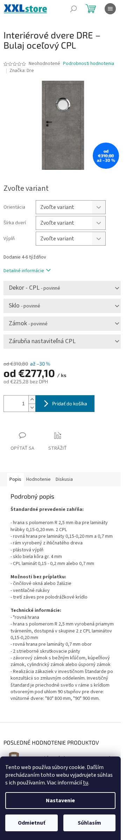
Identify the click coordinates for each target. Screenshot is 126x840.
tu (85, 783)
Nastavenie (60, 800)
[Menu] (110, 9)
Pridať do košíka (69, 403)
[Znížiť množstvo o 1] (31, 408)
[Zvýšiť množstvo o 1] (31, 400)
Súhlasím (89, 823)
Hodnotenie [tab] (38, 479)
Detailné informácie (24, 270)
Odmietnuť (31, 823)
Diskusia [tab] (64, 479)
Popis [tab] (15, 479)
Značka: (21, 70)
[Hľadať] (73, 9)
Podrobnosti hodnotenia (88, 63)
